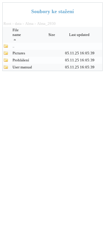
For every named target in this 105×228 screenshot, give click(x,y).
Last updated (79, 34)
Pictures (19, 53)
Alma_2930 (46, 23)
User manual (22, 67)
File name (17, 32)
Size (52, 34)
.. (13, 46)
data (18, 23)
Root (7, 23)
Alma (29, 23)
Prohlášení (21, 60)
